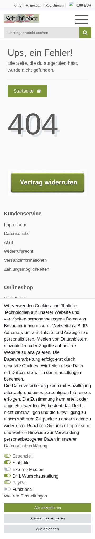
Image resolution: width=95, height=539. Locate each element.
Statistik (20, 462)
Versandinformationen (25, 260)
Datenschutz (16, 233)
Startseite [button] (24, 91)
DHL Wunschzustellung (35, 476)
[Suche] (85, 32)
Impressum (15, 224)
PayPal (19, 482)
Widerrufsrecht (18, 251)
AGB (8, 242)
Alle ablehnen (47, 529)
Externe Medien (27, 469)
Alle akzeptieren (47, 507)
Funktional (22, 489)
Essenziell (22, 456)
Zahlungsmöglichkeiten (26, 269)
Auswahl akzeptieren (47, 518)
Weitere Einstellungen (25, 496)
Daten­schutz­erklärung (25, 445)
